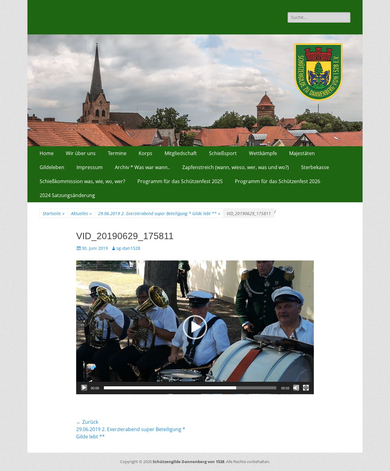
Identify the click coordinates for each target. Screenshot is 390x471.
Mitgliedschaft (181, 153)
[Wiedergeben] (84, 388)
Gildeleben (52, 167)
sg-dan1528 (128, 248)
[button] (195, 327)
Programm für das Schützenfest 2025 (180, 181)
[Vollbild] (306, 388)
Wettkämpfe (263, 153)
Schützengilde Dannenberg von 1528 (188, 461)
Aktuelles (81, 213)
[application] (195, 327)
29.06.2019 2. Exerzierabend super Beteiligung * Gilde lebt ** (159, 213)
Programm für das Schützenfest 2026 (277, 181)
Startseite (54, 213)
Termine (117, 153)
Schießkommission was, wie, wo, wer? (82, 181)
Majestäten (302, 153)
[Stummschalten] (296, 388)
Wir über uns (81, 153)
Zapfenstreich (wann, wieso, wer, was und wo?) (235, 167)
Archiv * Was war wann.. (142, 167)
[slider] (190, 387)
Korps (145, 153)
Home (47, 153)
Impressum (89, 167)
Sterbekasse (315, 167)
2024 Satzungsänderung (67, 195)
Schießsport (223, 153)
